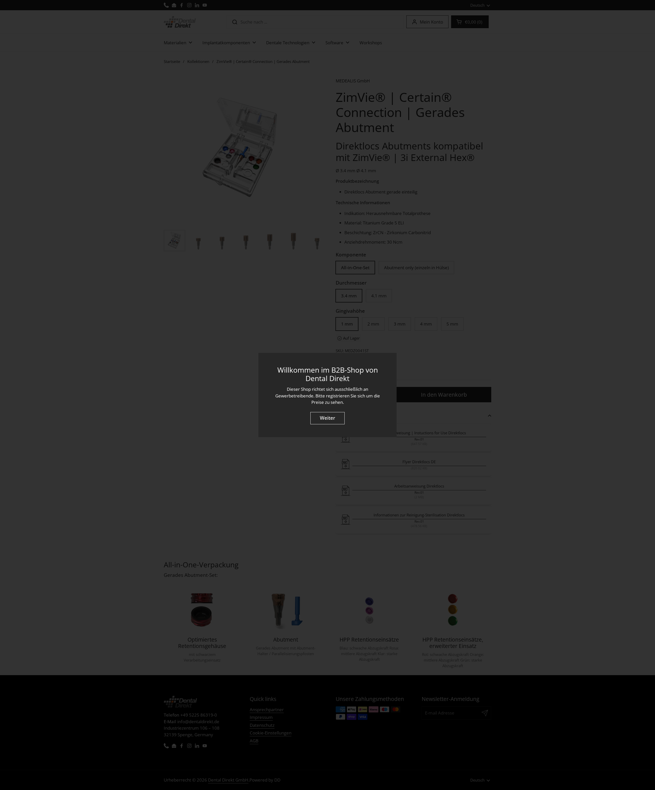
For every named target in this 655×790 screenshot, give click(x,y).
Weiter (327, 418)
